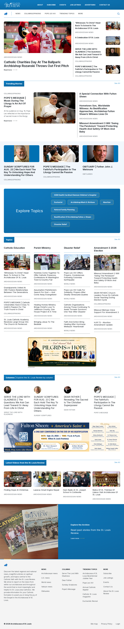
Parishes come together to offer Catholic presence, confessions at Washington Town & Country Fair (46, 276)
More (80, 14)
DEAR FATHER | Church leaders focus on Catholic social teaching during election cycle (106, 296)
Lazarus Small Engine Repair (46, 490)
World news (69, 284)
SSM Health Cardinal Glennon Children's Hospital (75, 195)
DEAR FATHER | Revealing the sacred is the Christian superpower (76, 401)
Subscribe (51, 5)
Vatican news (46, 587)
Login (118, 624)
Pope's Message (101, 413)
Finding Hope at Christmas (16, 490)
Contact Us (104, 5)
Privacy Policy (106, 624)
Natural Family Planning (64, 210)
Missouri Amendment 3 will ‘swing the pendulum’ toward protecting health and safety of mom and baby (98, 127)
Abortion (107, 202)
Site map (94, 624)
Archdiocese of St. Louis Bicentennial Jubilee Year (90, 575)
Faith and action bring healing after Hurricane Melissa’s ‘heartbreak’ (74, 324)
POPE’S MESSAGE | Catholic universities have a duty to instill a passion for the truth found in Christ (17, 306)
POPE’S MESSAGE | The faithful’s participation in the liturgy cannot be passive (88, 69)
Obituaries (87, 174)
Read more (8, 70)
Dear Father (69, 410)
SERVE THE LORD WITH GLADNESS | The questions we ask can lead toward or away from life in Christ (17, 402)
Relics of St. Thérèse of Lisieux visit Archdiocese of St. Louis (105, 492)
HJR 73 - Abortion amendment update (103, 323)
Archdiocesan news (13, 57)
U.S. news (45, 578)
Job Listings (75, 5)
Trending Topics (66, 14)
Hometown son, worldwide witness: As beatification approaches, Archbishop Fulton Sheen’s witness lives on (97, 109)
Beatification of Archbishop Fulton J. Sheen (72, 217)
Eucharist (58, 202)
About (40, 5)
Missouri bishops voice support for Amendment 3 (106, 311)
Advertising (90, 5)
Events (63, 5)
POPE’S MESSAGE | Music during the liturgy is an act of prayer (15, 102)
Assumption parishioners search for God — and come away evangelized (45, 292)
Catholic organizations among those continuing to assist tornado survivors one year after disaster (77, 308)
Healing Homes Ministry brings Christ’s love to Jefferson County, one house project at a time (45, 308)
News (18, 14)
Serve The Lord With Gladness (13, 413)
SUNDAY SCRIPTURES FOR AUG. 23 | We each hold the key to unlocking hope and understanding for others (20, 170)
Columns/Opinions (32, 14)
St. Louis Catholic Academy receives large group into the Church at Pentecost (16, 321)
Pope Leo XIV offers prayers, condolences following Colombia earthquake (74, 276)
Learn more (75, 538)
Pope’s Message (68, 589)
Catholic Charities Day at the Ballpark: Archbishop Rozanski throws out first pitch (36, 64)
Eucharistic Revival (90, 601)
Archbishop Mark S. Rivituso (83, 202)
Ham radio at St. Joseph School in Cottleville (74, 491)
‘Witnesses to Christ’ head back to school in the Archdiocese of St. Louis (87, 25)
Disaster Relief (60, 224)
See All (117, 83)
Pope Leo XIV (50, 14)
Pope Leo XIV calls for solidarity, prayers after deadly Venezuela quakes (76, 292)
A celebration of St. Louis (87, 37)
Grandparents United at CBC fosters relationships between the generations (16, 289)
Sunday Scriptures (42, 415)
